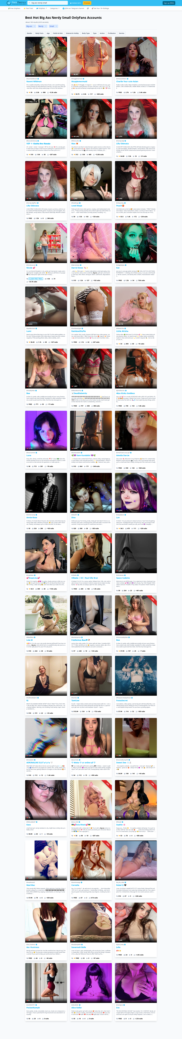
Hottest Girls (76, 3)
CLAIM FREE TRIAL (35, 279)
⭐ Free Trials (28, 8)
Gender (29, 33)
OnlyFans (42, 8)
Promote (87, 3)
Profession (112, 33)
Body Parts (39, 33)
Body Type (86, 33)
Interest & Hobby (72, 33)
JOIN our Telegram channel (74, 8)
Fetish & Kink (58, 33)
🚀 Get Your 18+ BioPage (100, 8)
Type (94, 33)
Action (102, 33)
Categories (54, 8)
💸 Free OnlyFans (14, 8)
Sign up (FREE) (169, 3)
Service (121, 33)
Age (48, 33)
